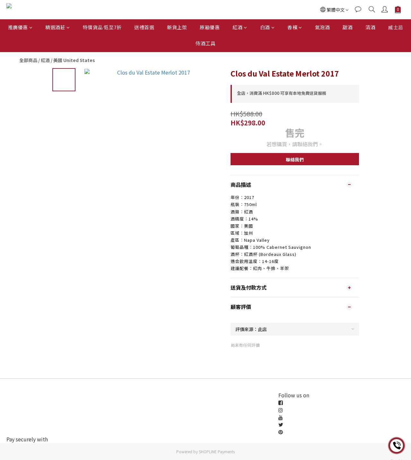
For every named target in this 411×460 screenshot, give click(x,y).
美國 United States (74, 60)
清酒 (370, 27)
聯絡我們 (295, 159)
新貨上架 (177, 27)
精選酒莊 (55, 27)
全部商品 (28, 60)
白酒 (265, 27)
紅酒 (237, 27)
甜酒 (348, 27)
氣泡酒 (322, 27)
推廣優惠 (18, 27)
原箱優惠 (210, 27)
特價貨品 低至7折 (102, 27)
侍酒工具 (205, 43)
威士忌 (395, 27)
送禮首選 (144, 27)
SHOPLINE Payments (217, 451)
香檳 (292, 27)
